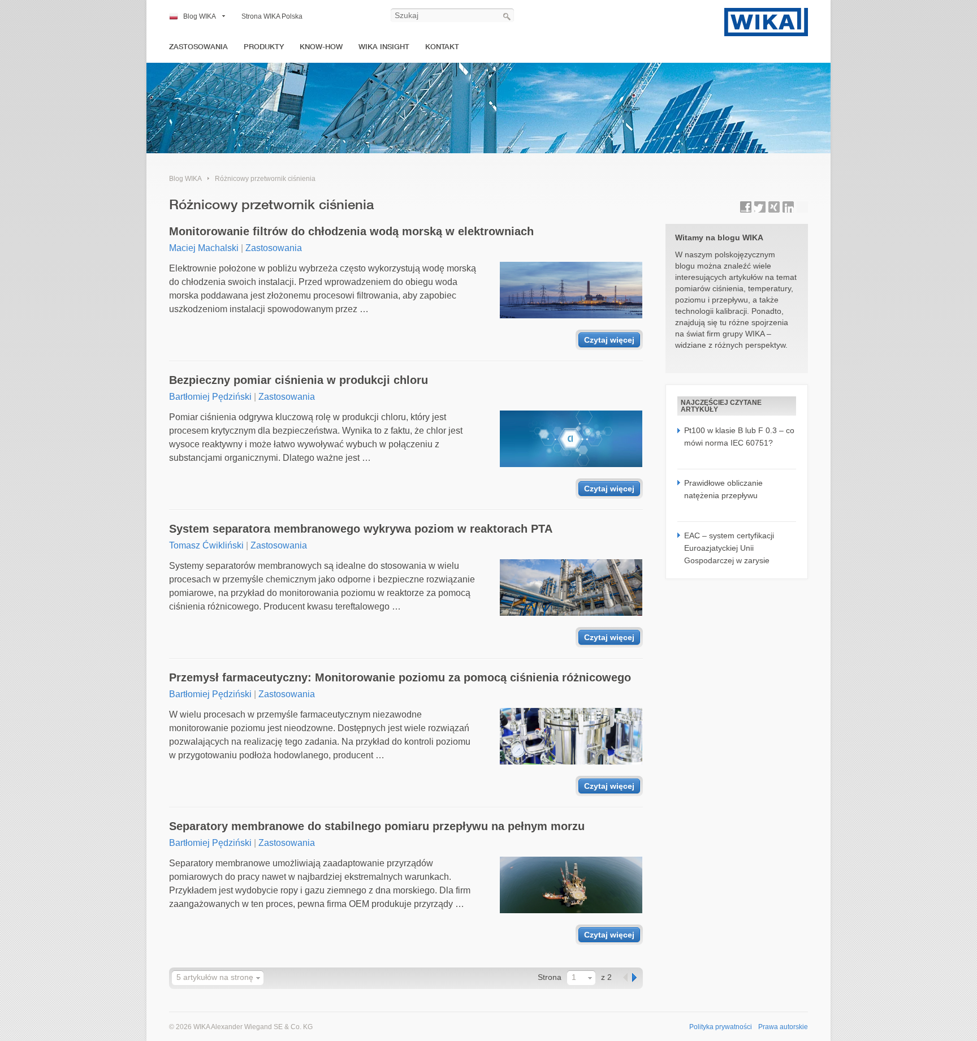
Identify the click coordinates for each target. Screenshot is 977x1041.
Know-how (321, 46)
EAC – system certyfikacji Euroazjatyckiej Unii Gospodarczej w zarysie (729, 548)
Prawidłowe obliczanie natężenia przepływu (723, 489)
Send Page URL (802, 207)
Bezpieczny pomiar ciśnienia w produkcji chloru (298, 380)
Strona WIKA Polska (271, 16)
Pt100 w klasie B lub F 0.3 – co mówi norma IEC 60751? (739, 436)
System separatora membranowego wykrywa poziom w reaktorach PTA (360, 528)
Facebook (745, 207)
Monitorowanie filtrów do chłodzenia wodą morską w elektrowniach (351, 231)
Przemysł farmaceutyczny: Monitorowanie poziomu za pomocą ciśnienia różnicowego (400, 677)
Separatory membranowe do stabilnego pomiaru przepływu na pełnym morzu (377, 826)
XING (774, 207)
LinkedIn (788, 207)
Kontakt (442, 46)
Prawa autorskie (783, 1027)
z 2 (606, 977)
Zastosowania (198, 46)
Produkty (264, 46)
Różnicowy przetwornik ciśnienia (265, 179)
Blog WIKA (199, 16)
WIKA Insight (383, 46)
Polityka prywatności (720, 1027)
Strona (549, 977)
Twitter (760, 207)
